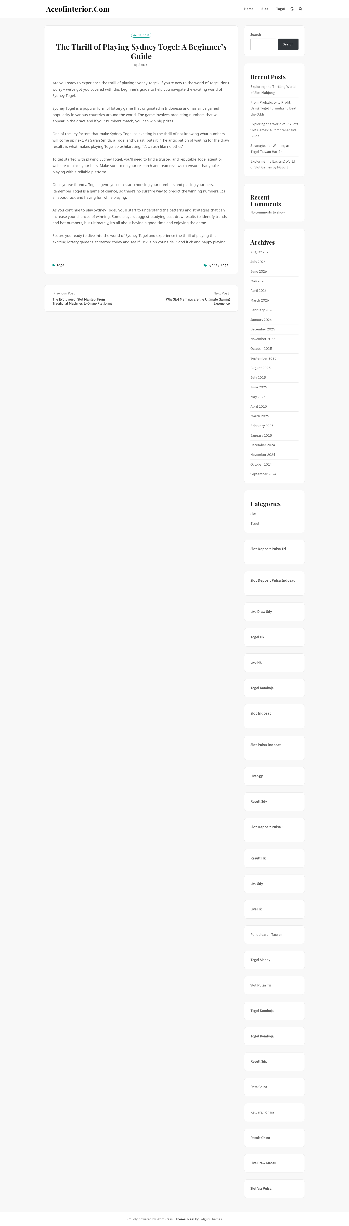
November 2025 (262, 339)
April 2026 (258, 290)
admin (143, 65)
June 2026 (258, 271)
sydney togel (219, 265)
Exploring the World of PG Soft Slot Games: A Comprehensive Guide (274, 130)
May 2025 (258, 397)
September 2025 (263, 358)
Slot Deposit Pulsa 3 (267, 827)
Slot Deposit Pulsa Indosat (272, 580)
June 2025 (258, 387)
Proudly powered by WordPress (149, 1219)
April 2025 (258, 406)
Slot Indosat (260, 713)
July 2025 (258, 377)
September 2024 (263, 474)
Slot (265, 9)
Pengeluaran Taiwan (266, 934)
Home (249, 9)
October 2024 (261, 464)
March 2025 (259, 416)
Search (255, 34)
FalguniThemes (211, 1219)
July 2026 (258, 262)
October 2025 (261, 348)
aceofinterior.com (78, 9)
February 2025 (261, 426)
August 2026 (260, 252)
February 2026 (261, 310)
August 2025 (260, 368)
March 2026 (259, 300)
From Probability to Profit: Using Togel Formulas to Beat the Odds (273, 108)
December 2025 (262, 329)
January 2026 (261, 320)
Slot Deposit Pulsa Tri (268, 549)
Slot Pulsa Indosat (265, 744)
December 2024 (262, 445)
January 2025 (261, 435)
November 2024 (262, 454)
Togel (280, 9)
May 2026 (258, 281)
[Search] (300, 9)
